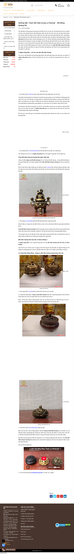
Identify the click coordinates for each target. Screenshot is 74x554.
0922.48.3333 (15, 534)
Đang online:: (6, 66)
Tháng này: (6, 62)
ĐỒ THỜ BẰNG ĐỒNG (9, 27)
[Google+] (58, 496)
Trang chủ (6, 10)
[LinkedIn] (65, 496)
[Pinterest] (61, 496)
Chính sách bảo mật (25, 529)
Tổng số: (5, 64)
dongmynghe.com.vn (8, 540)
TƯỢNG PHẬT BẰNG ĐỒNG (27, 513)
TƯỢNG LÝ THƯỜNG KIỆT (27, 518)
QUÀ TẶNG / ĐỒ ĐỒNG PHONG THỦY (8, 37)
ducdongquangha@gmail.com (10, 537)
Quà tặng (51, 10)
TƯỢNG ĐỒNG (8, 33)
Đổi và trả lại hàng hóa (26, 536)
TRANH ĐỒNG (7, 30)
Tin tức (22, 13)
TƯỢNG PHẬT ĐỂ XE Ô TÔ (27, 516)
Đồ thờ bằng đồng (18, 10)
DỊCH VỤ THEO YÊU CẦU (8, 42)
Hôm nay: (5, 57)
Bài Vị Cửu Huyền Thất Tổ (9, 47)
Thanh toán (23, 531)
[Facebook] (51, 496)
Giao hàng (23, 534)
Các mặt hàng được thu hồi (27, 539)
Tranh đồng (41, 10)
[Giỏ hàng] (68, 5)
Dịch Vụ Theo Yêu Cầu (10, 13)
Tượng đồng (30, 10)
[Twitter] (54, 496)
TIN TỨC (23, 523)
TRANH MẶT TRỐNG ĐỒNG (27, 521)
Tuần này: (5, 59)
